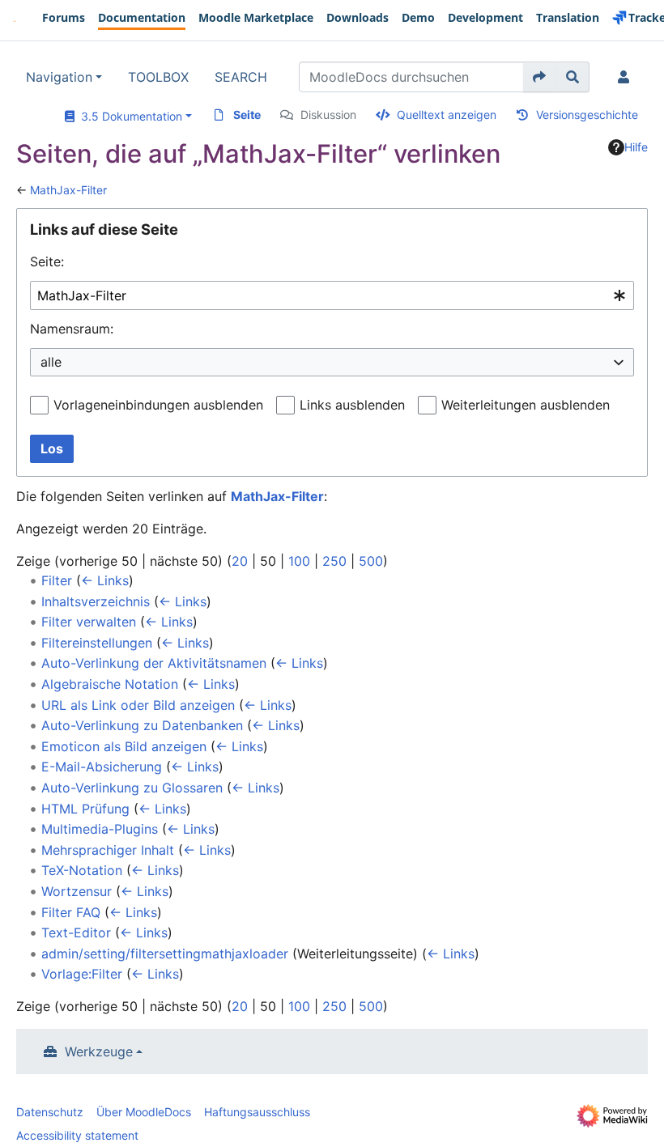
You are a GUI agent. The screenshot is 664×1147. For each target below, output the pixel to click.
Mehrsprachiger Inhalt (107, 850)
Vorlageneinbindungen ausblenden (158, 405)
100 (299, 561)
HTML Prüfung (85, 809)
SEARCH (241, 77)
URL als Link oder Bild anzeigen (138, 705)
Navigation (59, 77)
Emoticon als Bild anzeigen (123, 746)
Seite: (47, 261)
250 (334, 561)
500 (371, 561)
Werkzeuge (99, 1051)
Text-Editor (76, 932)
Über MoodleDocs (143, 1112)
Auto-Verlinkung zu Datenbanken (142, 725)
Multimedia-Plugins (99, 829)
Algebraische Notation (109, 684)
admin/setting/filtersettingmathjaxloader (164, 953)
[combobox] (332, 296)
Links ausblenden (352, 405)
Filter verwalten (88, 622)
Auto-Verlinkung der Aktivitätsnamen (153, 663)
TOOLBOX (158, 77)
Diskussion (328, 114)
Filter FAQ (70, 912)
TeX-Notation (81, 870)
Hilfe (636, 147)
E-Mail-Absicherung (101, 766)
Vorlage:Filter (81, 974)
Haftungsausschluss (257, 1112)
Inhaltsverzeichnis (95, 601)
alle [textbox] (51, 362)
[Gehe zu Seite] (539, 77)
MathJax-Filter (68, 190)
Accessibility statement (77, 1135)
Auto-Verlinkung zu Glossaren (132, 788)
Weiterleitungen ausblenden (525, 405)
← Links (105, 580)
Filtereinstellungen (96, 643)
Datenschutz (49, 1112)
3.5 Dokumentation (128, 116)
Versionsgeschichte (587, 114)
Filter (56, 580)
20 (240, 561)
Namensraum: (71, 329)
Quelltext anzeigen (446, 114)
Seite (247, 114)
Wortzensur (76, 891)
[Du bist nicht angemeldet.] (626, 77)
